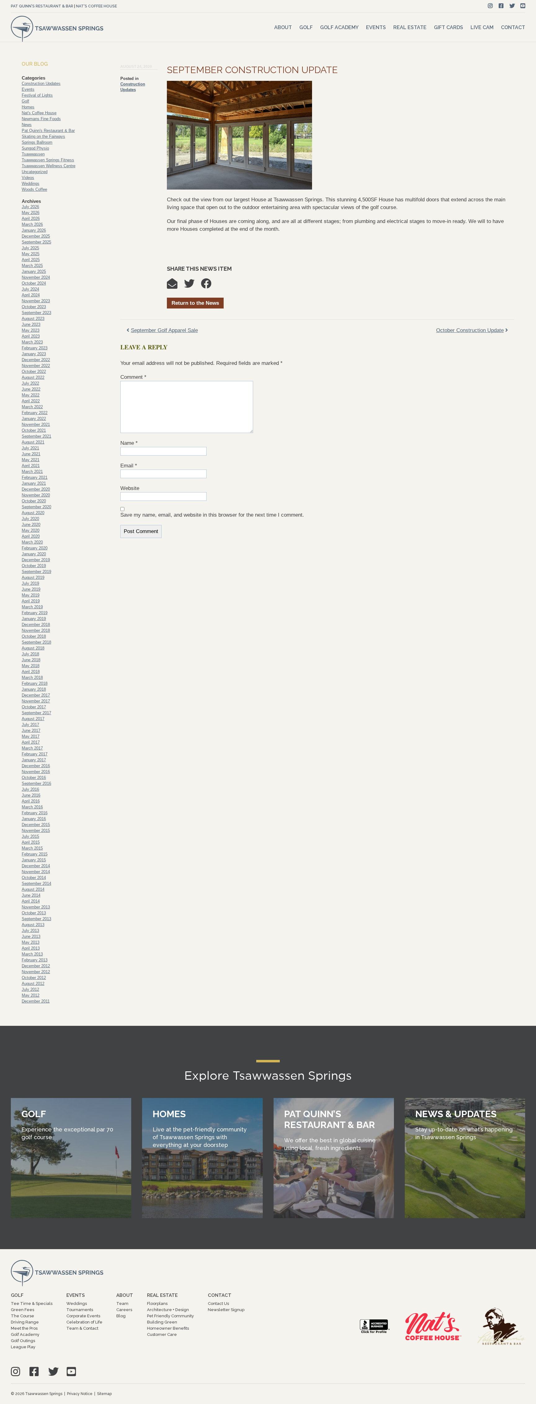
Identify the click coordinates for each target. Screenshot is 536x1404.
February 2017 (34, 754)
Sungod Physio (35, 148)
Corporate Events (83, 1316)
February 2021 (34, 477)
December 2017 (36, 695)
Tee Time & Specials (31, 1303)
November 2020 (36, 495)
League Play (23, 1347)
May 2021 (30, 459)
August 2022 (33, 377)
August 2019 (33, 577)
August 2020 (33, 512)
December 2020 (36, 489)
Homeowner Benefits (168, 1328)
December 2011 (36, 1001)
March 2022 (32, 407)
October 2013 (34, 913)
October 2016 (34, 777)
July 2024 (30, 289)
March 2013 (32, 954)
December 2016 (36, 765)
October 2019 (34, 565)
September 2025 (36, 242)
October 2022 (34, 371)
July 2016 (30, 789)
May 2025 (30, 253)
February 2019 (34, 612)
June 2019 (31, 589)
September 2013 (36, 918)
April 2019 (31, 601)
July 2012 (30, 989)
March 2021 (32, 471)
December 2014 (36, 866)
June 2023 (31, 324)
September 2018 (36, 642)
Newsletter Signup (226, 1309)
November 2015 (36, 830)
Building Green (162, 1322)
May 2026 (30, 212)
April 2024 (31, 295)
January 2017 (34, 760)
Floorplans (157, 1303)
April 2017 (31, 742)
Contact (513, 27)
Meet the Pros (24, 1328)
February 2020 (34, 548)
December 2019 (36, 560)
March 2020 (32, 542)
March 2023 (32, 342)
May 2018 (30, 665)
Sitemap (104, 1394)
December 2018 (36, 624)
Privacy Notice (79, 1394)
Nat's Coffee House (96, 6)
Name (129, 443)
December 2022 (36, 359)
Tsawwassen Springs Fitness (48, 160)
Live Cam (482, 27)
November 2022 (36, 365)
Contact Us (218, 1303)
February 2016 (34, 813)
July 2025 (30, 248)
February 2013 (34, 960)
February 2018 (34, 683)
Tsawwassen (33, 154)
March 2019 (32, 607)
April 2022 (31, 401)
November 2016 (36, 771)
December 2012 (36, 966)
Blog (121, 1316)
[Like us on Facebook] (501, 6)
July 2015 (30, 836)
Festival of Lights (37, 95)
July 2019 (30, 583)
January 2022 (34, 418)
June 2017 (31, 730)
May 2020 (30, 530)
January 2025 (34, 271)
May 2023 (30, 330)
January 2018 (34, 689)
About (283, 27)
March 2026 (32, 224)
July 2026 (30, 206)
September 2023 (36, 312)
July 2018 (30, 654)
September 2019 (36, 571)
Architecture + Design (168, 1309)
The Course (22, 1316)
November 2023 (36, 301)
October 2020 (34, 501)
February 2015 (34, 854)
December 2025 (36, 236)
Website (129, 488)
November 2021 (36, 424)
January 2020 (34, 554)
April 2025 (31, 259)
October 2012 (34, 977)
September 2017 (36, 713)
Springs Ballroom (37, 142)
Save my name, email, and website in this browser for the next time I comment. (212, 515)
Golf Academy (339, 27)
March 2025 (32, 265)
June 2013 (31, 936)
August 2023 (33, 318)
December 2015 (36, 824)
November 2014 (36, 871)
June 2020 (31, 524)
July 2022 (30, 383)
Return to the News (195, 303)
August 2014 (33, 889)
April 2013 (31, 948)
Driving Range (25, 1322)
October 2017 (34, 707)
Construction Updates (41, 83)
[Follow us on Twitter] (512, 6)
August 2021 (33, 442)
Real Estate (410, 27)
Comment (133, 377)
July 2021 (30, 448)
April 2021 (31, 465)
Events (376, 27)
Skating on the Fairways (43, 136)
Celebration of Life (84, 1322)
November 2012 (36, 971)
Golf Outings (23, 1340)
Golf (306, 27)
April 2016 (31, 801)
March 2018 (32, 677)
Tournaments (79, 1309)
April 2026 (31, 218)
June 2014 (31, 895)
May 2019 (30, 595)
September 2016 (36, 783)
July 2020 (30, 518)
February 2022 (34, 412)
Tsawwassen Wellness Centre (48, 166)
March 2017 (32, 748)
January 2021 (34, 483)
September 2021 (36, 436)
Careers (124, 1309)
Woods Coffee (34, 189)
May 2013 (30, 942)
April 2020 (31, 536)
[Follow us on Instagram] (490, 6)
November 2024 (36, 277)
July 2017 (30, 724)
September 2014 (36, 883)
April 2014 (31, 901)
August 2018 (33, 648)
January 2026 (34, 230)
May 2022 (30, 395)
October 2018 (34, 636)
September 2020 (36, 507)
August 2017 (33, 718)
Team (122, 1303)
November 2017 (36, 701)
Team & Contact (82, 1328)
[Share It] (209, 286)
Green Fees (22, 1309)
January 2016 (34, 818)
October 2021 (34, 430)
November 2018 (36, 630)
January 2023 (34, 354)
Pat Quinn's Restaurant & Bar (42, 6)
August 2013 (33, 924)
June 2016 (31, 795)
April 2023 (31, 336)
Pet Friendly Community (170, 1316)
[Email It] (175, 286)
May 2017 (30, 736)
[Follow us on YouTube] (522, 6)
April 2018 (31, 671)
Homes (28, 107)
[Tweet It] (192, 286)
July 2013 (30, 930)
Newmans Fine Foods (41, 118)
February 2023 (34, 348)
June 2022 (31, 389)
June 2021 (31, 454)
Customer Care (162, 1334)
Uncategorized (34, 171)
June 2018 (31, 660)
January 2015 (34, 860)
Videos (28, 177)
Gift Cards (448, 27)
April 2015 (31, 842)
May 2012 (30, 995)
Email (128, 466)
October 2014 (34, 877)
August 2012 (33, 983)
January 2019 (34, 618)
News (27, 124)
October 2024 (34, 283)
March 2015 (32, 848)
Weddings (30, 183)
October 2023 (34, 306)
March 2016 (32, 807)
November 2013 (36, 907)
